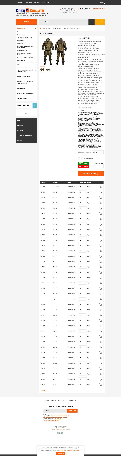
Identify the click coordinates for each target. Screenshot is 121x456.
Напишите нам (28, 2)
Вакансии (20, 130)
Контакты (37, 2)
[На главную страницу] (30, 10)
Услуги (19, 2)
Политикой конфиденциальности (70, 450)
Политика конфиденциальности (60, 429)
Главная (19, 140)
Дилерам (20, 125)
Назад (43, 390)
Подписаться (72, 410)
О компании (45, 2)
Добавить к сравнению (87, 158)
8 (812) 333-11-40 (86, 9)
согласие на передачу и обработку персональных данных (56, 416)
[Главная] (40, 28)
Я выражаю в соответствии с (56, 418)
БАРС (89, 107)
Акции (19, 120)
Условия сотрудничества (24, 135)
